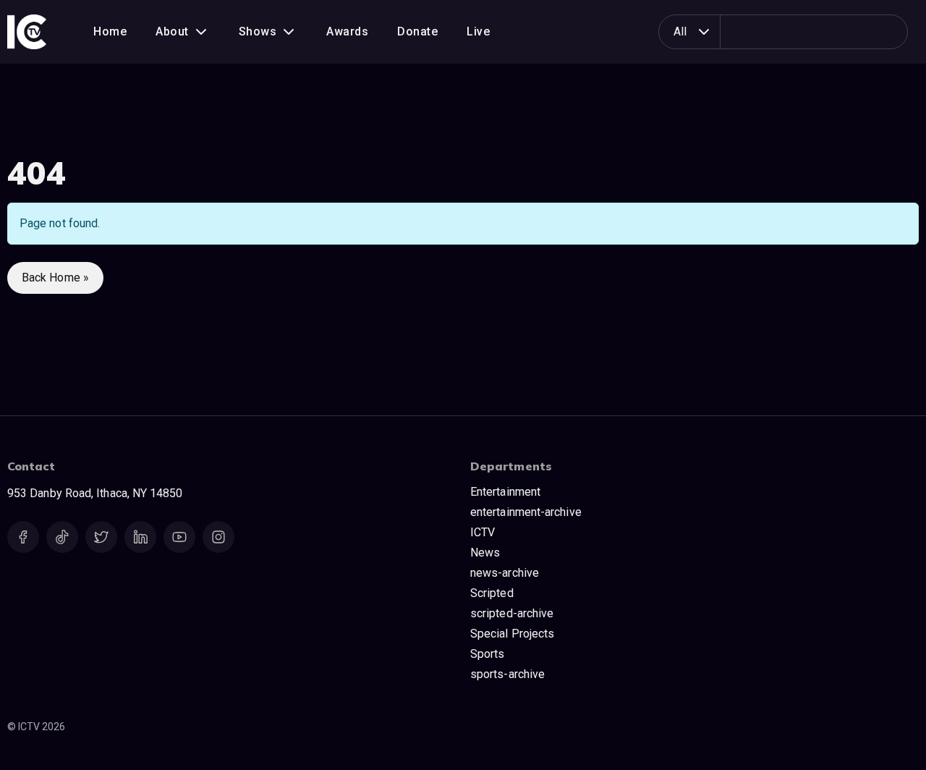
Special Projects (512, 633)
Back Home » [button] (55, 277)
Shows (258, 31)
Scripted (492, 593)
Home (110, 31)
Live (478, 31)
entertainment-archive (526, 512)
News (485, 552)
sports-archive (507, 674)
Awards (347, 31)
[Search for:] (796, 31)
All (680, 31)
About (172, 31)
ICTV (482, 532)
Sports (487, 654)
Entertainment (505, 492)
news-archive (504, 573)
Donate (417, 31)
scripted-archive (511, 613)
